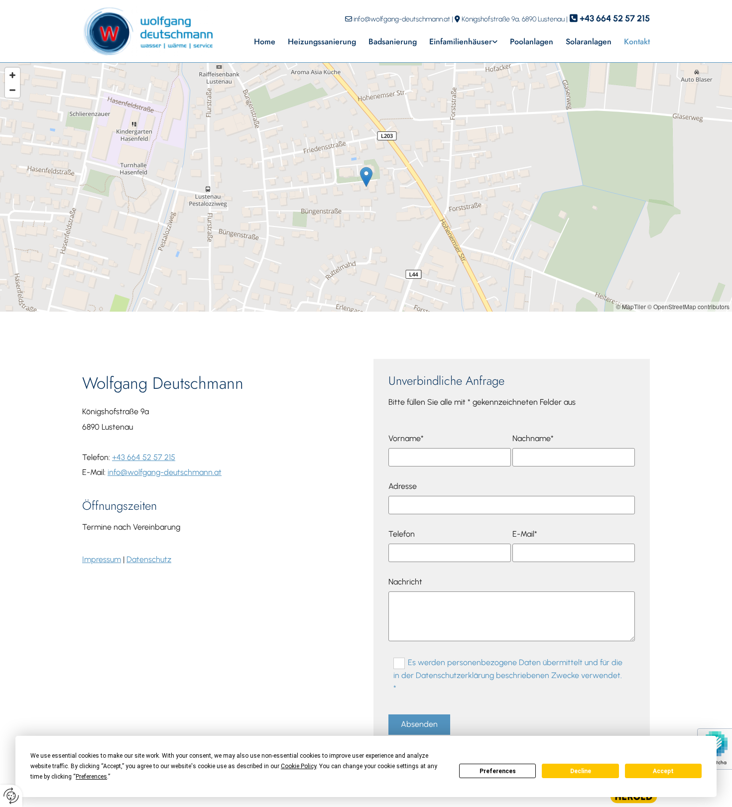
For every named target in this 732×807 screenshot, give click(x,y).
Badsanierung (392, 41)
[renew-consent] (11, 796)
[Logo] (147, 31)
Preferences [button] (91, 776)
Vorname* (406, 438)
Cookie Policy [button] (298, 766)
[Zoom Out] (12, 90)
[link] (457, 41)
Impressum (101, 559)
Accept (663, 771)
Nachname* (533, 438)
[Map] (366, 187)
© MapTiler (631, 306)
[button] (366, 177)
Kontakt (637, 41)
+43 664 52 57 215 (615, 18)
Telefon (401, 534)
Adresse (402, 486)
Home (264, 41)
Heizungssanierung (322, 41)
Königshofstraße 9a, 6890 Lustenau (513, 19)
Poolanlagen (531, 41)
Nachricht (405, 581)
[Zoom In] (12, 75)
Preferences (498, 771)
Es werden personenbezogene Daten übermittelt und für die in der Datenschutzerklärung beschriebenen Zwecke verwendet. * (507, 675)
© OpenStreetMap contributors (688, 306)
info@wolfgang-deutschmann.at (402, 19)
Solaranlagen (588, 41)
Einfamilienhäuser (460, 41)
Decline (580, 771)
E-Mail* (524, 534)
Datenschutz (148, 559)
